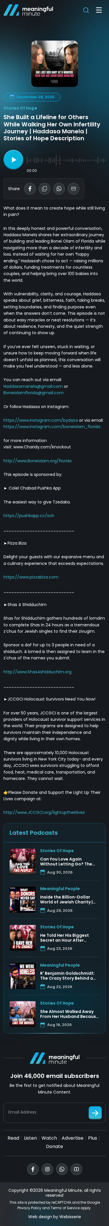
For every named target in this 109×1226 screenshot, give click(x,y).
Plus (92, 1138)
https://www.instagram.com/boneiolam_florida (51, 427)
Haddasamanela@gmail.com (33, 386)
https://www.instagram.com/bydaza (40, 420)
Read (13, 1138)
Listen (30, 1138)
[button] (13, 160)
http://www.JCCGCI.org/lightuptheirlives (44, 812)
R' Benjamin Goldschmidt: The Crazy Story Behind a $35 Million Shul (67, 976)
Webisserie (70, 1217)
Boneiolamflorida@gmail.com (33, 393)
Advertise (72, 1138)
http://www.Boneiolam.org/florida (37, 461)
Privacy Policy (29, 1207)
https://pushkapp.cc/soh (28, 516)
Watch (49, 1138)
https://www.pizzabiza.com (30, 577)
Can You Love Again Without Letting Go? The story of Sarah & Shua (66, 862)
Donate (54, 1146)
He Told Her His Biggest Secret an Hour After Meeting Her (64, 938)
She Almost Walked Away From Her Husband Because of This (69, 1014)
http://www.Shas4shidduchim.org (37, 672)
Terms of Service (65, 1207)
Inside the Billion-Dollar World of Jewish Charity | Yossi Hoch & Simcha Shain (68, 900)
